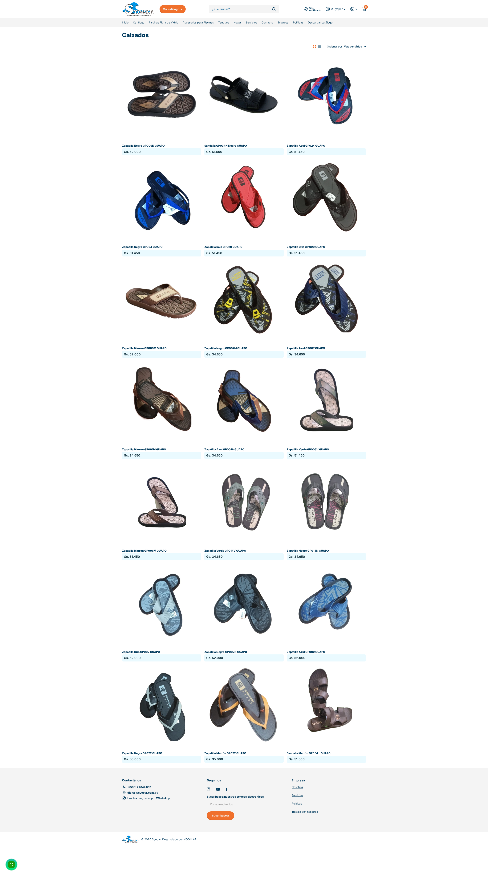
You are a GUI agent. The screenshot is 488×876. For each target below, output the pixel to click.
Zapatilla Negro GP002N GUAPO (225, 651)
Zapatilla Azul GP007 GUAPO (306, 348)
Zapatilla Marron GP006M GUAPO (144, 550)
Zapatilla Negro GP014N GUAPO (308, 550)
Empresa (283, 22)
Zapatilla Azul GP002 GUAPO (306, 651)
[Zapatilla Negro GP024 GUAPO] (161, 198)
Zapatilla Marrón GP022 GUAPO (225, 753)
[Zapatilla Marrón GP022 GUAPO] (244, 704)
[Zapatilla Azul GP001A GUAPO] (244, 400)
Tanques (223, 22)
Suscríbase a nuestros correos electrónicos (235, 796)
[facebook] (227, 789)
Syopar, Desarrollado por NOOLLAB (174, 839)
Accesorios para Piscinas (198, 22)
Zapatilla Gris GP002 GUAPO (141, 651)
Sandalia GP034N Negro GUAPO (225, 145)
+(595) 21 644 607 (139, 787)
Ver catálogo (171, 9)
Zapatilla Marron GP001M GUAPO (144, 449)
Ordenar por (334, 46)
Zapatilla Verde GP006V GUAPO (308, 449)
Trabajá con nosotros (305, 811)
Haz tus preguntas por (148, 798)
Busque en (274, 9)
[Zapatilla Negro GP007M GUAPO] (244, 299)
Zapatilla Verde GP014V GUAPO (225, 550)
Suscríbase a (220, 815)
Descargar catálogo (320, 22)
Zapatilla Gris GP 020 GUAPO (306, 246)
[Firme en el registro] (353, 9)
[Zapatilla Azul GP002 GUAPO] (326, 603)
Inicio (125, 22)
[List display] (319, 46)
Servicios (251, 22)
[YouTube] (218, 789)
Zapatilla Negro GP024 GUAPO (142, 246)
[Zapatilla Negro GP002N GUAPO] (244, 603)
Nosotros (297, 787)
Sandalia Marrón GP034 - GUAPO (309, 753)
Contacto (267, 22)
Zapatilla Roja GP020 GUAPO (223, 246)
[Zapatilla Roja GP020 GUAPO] (244, 198)
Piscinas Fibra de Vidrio (163, 22)
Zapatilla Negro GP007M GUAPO (225, 348)
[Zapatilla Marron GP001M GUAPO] (161, 400)
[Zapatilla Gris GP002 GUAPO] (161, 603)
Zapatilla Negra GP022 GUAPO (142, 753)
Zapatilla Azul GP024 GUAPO (306, 145)
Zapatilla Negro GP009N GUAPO (143, 145)
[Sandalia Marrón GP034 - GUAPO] (326, 704)
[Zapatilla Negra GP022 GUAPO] (161, 704)
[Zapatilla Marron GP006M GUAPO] (161, 501)
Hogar (237, 22)
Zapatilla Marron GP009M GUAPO (144, 348)
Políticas (298, 22)
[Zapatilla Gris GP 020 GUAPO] (326, 198)
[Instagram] (208, 789)
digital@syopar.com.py (142, 792)
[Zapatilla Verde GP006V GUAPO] (326, 400)
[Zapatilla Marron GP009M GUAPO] (161, 299)
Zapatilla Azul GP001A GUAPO (224, 449)
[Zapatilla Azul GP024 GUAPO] (326, 96)
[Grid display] (314, 46)
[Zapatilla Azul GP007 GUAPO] (326, 299)
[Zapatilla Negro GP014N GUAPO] (326, 501)
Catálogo (138, 22)
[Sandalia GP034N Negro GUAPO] (244, 96)
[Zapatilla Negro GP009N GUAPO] (161, 96)
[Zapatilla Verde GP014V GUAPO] (244, 501)
